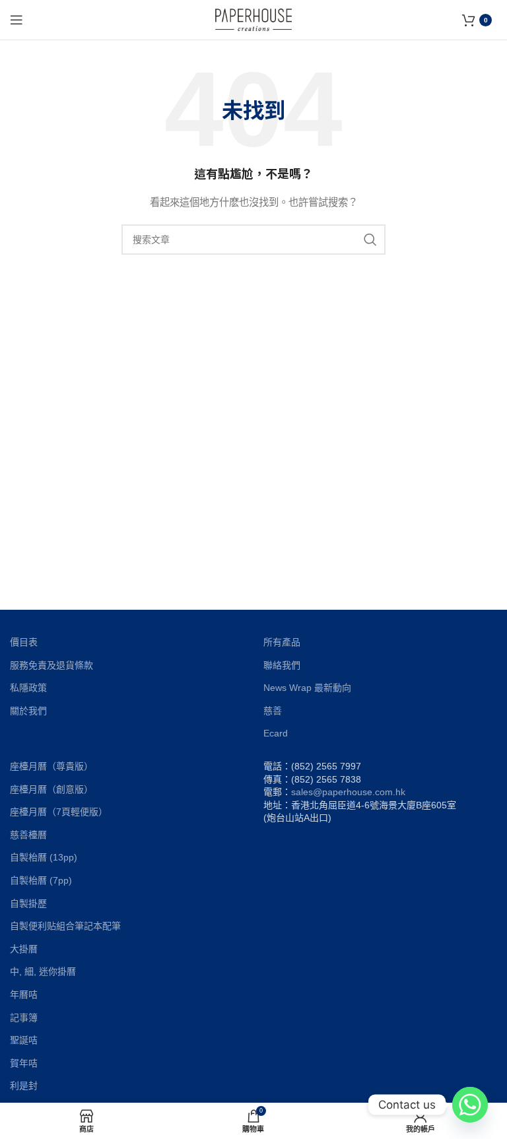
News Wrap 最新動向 (307, 687)
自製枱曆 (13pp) (43, 857)
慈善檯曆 (28, 835)
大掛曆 (24, 949)
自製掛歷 (28, 903)
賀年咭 (24, 1063)
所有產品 (281, 642)
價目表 (24, 642)
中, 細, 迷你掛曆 (43, 971)
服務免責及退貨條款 (51, 665)
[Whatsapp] (470, 1105)
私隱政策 (28, 687)
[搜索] (370, 239)
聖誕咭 (24, 1040)
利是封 (24, 1085)
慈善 (272, 710)
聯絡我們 (281, 665)
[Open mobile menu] (16, 20)
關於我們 (28, 710)
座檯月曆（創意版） (51, 789)
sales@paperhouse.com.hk (348, 792)
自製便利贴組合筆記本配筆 (65, 926)
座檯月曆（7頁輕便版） (59, 811)
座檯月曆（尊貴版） (51, 766)
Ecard (275, 733)
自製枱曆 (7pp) (41, 880)
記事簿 (24, 1017)
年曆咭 (24, 994)
